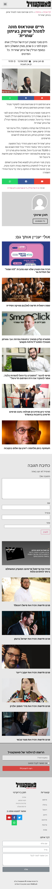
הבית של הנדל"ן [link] (34, 188)
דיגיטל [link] (45, 810)
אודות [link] (45, 830)
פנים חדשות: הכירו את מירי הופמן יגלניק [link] (30, 706)
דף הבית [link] (47, 12)
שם (48, 503)
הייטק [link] (45, 815)
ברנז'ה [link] (38, 12)
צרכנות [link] (44, 825)
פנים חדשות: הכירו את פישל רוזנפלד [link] (32, 605)
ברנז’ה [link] (45, 805)
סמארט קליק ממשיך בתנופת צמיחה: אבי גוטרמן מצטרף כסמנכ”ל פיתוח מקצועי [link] (26, 340)
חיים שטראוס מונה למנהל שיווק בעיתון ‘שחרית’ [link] (26, 31)
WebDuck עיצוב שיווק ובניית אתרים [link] (26, 884)
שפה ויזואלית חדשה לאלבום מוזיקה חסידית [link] (28, 305)
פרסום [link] (44, 800)
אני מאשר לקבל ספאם (37, 763)
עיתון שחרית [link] (12, 188)
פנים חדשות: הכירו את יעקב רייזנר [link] (33, 672)
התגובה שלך (44, 476)
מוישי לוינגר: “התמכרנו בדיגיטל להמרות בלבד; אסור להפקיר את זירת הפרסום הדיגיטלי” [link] (27, 377)
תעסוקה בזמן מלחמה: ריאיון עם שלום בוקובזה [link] (27, 448)
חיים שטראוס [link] (22, 188)
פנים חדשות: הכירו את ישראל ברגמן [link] (32, 638)
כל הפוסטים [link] (40, 221)
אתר (48, 523)
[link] (30, 4)
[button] (5, 4)
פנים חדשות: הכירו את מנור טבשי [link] (33, 739)
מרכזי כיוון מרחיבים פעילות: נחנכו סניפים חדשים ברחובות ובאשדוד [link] (29, 413)
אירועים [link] (44, 820)
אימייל (47, 513)
